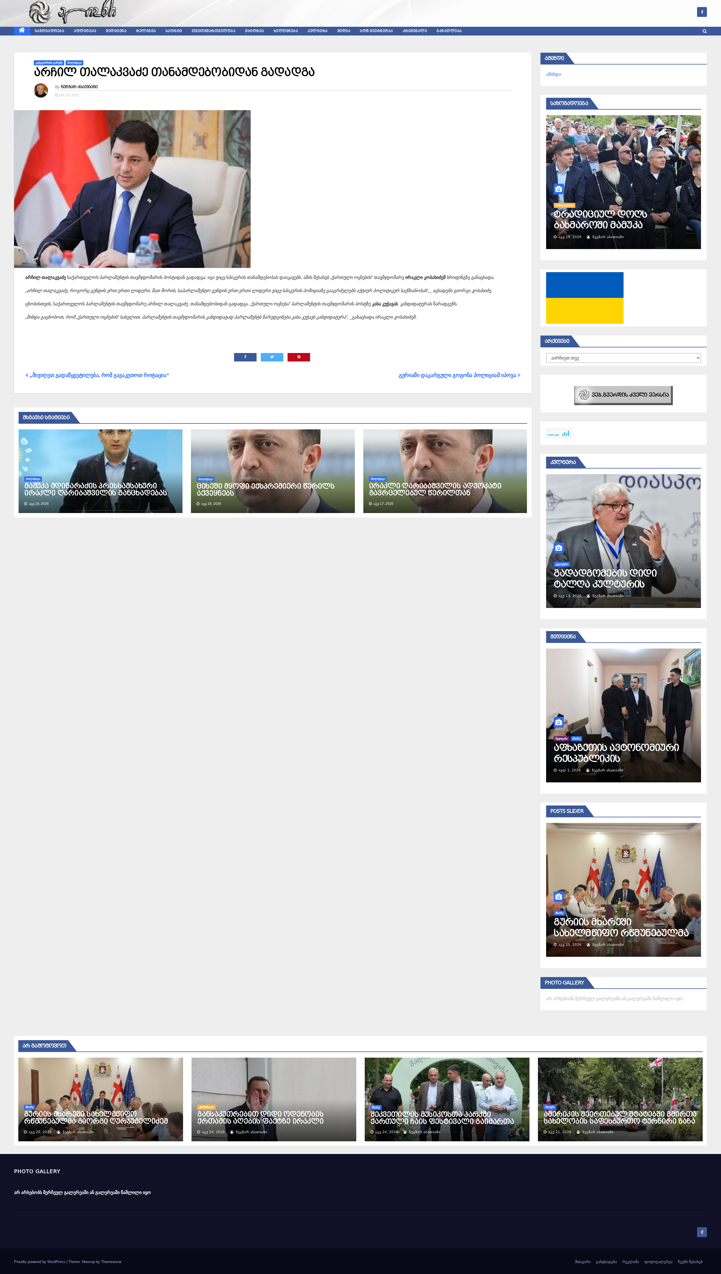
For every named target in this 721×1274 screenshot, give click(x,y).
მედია (344, 31)
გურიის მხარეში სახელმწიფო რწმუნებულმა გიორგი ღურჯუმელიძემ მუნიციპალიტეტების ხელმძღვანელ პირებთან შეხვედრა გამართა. (96, 1124)
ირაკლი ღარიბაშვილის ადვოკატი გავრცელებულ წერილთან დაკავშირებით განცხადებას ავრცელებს (435, 496)
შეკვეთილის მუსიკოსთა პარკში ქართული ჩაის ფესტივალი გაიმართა (442, 1118)
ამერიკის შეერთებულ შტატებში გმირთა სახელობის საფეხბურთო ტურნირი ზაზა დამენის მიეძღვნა (620, 1121)
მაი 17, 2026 (569, 770)
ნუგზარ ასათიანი (79, 87)
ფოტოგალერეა (658, 1262)
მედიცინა (116, 31)
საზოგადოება (49, 31)
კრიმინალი (415, 31)
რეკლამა (630, 1262)
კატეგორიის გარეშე (49, 62)
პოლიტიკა (85, 31)
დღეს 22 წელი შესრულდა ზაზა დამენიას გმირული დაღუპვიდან (616, 225)
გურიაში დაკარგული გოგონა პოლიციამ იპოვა (458, 375)
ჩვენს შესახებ (690, 1262)
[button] (705, 31)
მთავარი (583, 1262)
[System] (623, 395)
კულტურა (318, 31)
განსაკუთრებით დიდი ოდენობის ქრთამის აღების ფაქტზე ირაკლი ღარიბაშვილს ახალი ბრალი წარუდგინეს (260, 1124)
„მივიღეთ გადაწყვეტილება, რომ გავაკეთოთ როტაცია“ (98, 375)
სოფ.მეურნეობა (376, 31)
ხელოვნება (286, 31)
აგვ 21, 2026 (559, 1132)
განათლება (449, 31)
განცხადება (606, 1262)
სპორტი (174, 31)
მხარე (30, 1107)
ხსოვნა (550, 1107)
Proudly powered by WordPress (40, 1262)
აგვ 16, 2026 (570, 237)
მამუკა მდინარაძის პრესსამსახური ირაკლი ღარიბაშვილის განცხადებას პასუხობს (95, 493)
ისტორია (254, 31)
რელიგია (146, 31)
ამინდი (553, 74)
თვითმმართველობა (214, 31)
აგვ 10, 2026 (570, 596)
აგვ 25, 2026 (40, 1132)
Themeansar (111, 1262)
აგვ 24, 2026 (570, 945)
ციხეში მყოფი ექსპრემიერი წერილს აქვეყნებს (266, 489)
